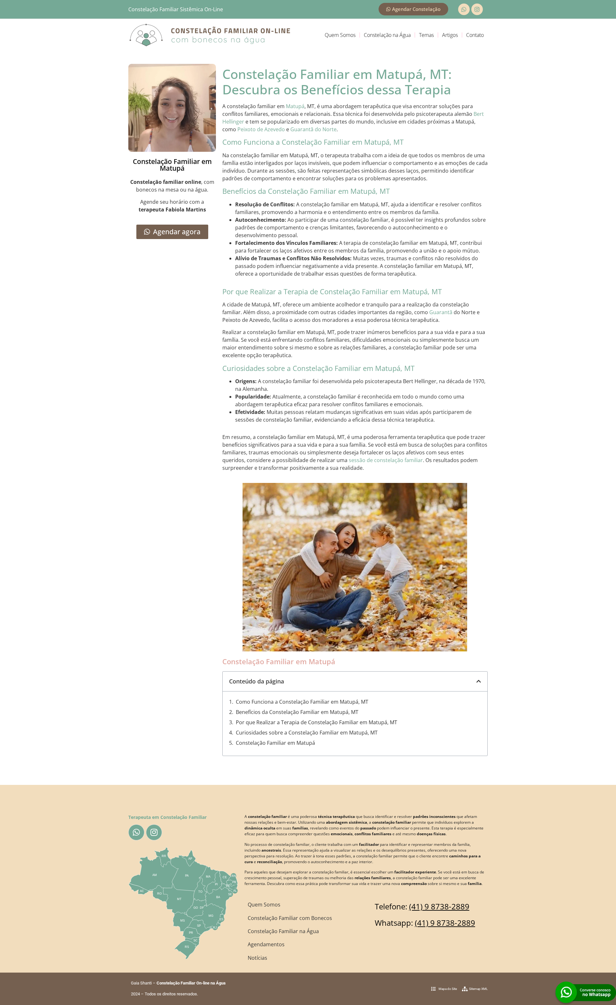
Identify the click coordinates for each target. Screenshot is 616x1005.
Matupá (295, 106)
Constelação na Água (387, 35)
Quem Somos (340, 35)
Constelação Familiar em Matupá (275, 742)
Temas (426, 35)
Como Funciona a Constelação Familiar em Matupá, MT (302, 701)
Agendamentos (266, 944)
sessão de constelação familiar (386, 460)
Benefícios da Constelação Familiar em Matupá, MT (297, 712)
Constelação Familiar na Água (283, 931)
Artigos (450, 35)
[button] (478, 681)
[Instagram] (477, 9)
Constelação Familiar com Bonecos (290, 918)
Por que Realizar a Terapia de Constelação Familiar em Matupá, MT (316, 722)
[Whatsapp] (464, 9)
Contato (475, 35)
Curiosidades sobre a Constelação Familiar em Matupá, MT (307, 732)
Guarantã (440, 312)
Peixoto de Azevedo (261, 129)
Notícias (257, 957)
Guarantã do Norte (313, 129)
